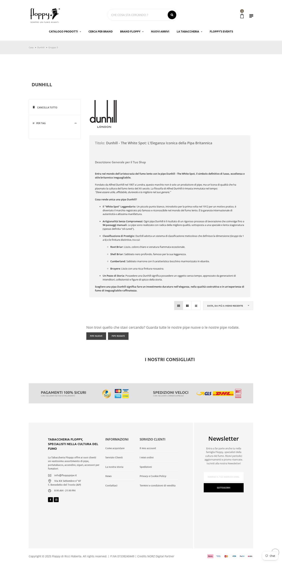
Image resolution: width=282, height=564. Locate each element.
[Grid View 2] (187, 305)
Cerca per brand (100, 31)
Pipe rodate (118, 335)
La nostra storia (114, 467)
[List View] (196, 305)
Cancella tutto (47, 107)
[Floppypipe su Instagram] (56, 499)
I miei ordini (147, 457)
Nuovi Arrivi (160, 31)
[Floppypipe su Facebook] (50, 499)
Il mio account (148, 448)
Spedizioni (146, 467)
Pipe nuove (96, 335)
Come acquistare (115, 448)
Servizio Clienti (114, 457)
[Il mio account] (251, 16)
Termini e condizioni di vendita (158, 485)
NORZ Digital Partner (160, 556)
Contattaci (111, 485)
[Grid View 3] (178, 305)
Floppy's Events (221, 31)
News (108, 476)
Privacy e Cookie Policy (153, 476)
